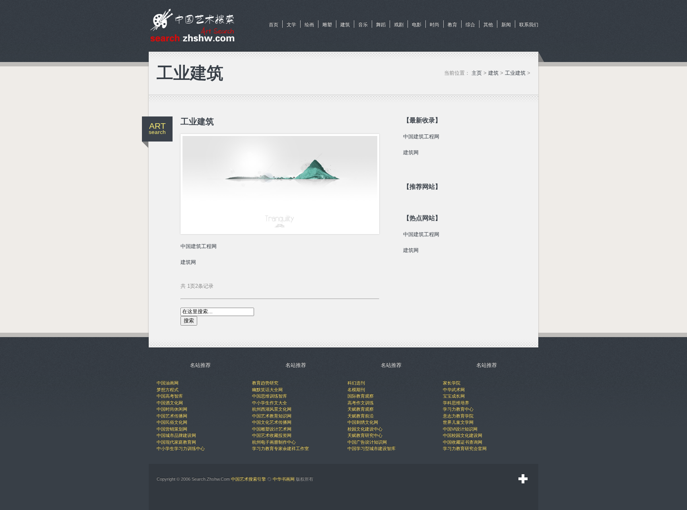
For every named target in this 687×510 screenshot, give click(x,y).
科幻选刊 (356, 382)
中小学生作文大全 (269, 402)
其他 (488, 24)
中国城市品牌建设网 (176, 435)
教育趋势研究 (265, 382)
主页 (477, 73)
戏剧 (399, 24)
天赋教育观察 (360, 409)
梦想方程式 (168, 389)
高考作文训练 (360, 402)
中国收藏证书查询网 (462, 442)
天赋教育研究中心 (364, 435)
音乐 (363, 24)
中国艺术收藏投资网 (271, 435)
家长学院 (451, 382)
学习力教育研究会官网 (465, 448)
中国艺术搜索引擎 (248, 479)
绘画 (309, 24)
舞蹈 (381, 24)
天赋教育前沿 (360, 415)
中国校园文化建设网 (462, 435)
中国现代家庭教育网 (176, 442)
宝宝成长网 (454, 396)
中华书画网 (284, 479)
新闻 (506, 24)
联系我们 (528, 24)
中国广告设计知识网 (367, 442)
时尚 (434, 24)
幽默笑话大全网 (267, 389)
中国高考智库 (170, 396)
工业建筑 (515, 73)
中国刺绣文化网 (362, 422)
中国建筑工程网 (198, 246)
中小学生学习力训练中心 (181, 448)
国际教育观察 (360, 396)
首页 (273, 24)
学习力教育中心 (458, 409)
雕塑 (327, 24)
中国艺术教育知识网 (271, 415)
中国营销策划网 (172, 429)
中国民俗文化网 (172, 422)
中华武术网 (454, 389)
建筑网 (188, 262)
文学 (291, 24)
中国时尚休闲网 (172, 409)
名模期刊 (356, 389)
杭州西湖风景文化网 (271, 409)
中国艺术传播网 (172, 415)
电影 (416, 24)
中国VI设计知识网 (460, 429)
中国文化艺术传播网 (271, 422)
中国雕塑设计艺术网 (271, 429)
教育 (452, 24)
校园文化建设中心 (364, 429)
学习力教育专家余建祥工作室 (280, 448)
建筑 (345, 24)
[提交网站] (523, 479)
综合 (470, 24)
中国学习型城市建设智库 (371, 448)
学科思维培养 (456, 402)
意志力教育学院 (458, 415)
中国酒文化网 (170, 402)
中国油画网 (168, 382)
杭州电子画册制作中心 (274, 442)
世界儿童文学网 (458, 422)
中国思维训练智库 (269, 396)
